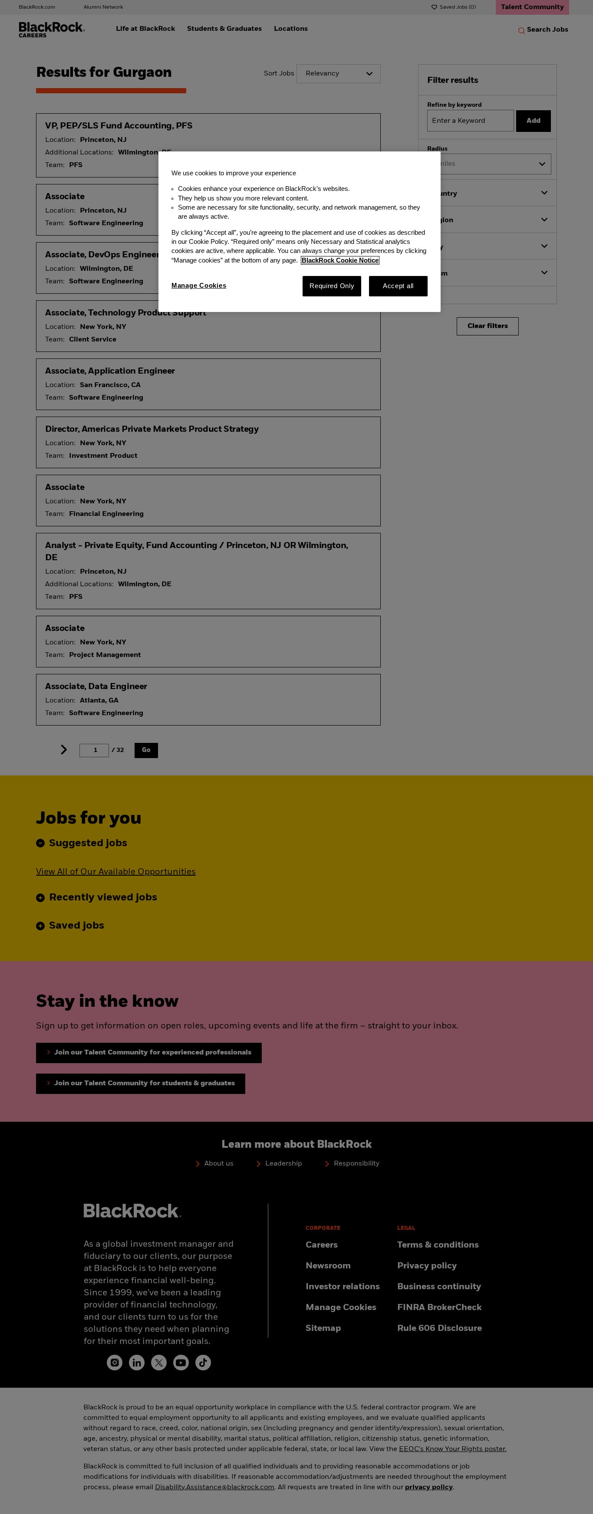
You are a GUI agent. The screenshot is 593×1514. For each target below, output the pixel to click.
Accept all (398, 285)
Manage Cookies (198, 285)
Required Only (332, 285)
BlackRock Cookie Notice (340, 260)
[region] (299, 231)
